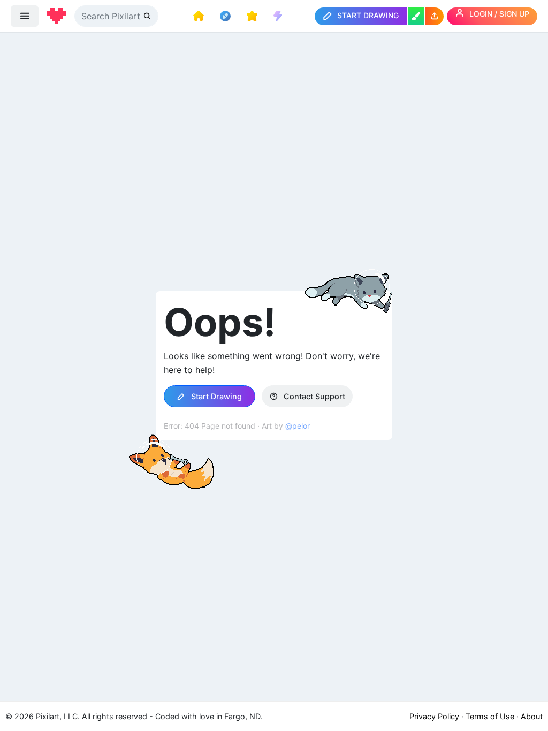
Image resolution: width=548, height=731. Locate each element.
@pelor (297, 425)
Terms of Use (490, 716)
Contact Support (313, 396)
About (532, 716)
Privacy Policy (434, 716)
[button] (434, 16)
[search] (148, 16)
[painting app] (416, 16)
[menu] (25, 16)
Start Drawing (215, 396)
